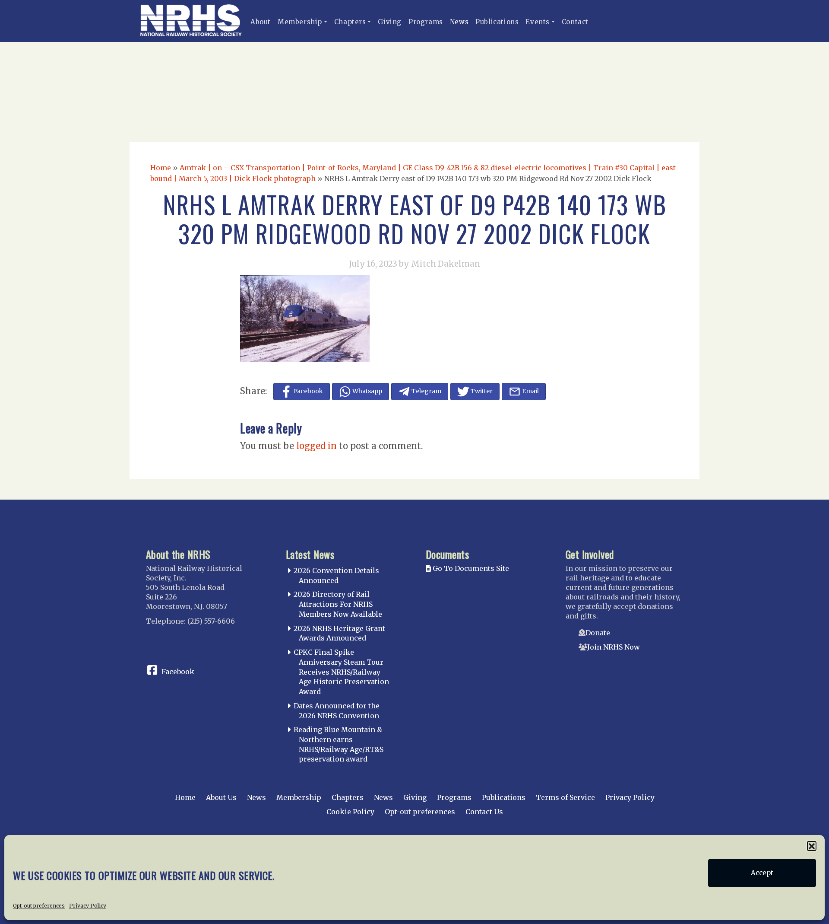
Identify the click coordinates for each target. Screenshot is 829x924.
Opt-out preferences (39, 905)
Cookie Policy (350, 811)
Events (537, 22)
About (260, 22)
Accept (762, 873)
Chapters (350, 22)
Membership (300, 22)
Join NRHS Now (613, 647)
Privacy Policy (87, 905)
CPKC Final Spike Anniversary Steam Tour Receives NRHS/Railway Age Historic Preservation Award (341, 672)
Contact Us (484, 811)
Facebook (177, 671)
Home (160, 167)
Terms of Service (565, 797)
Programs (425, 22)
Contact (575, 22)
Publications (497, 22)
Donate (597, 632)
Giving (390, 22)
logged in (316, 445)
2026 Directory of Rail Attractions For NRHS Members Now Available (338, 604)
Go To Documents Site (470, 568)
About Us (221, 797)
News (459, 22)
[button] (811, 845)
